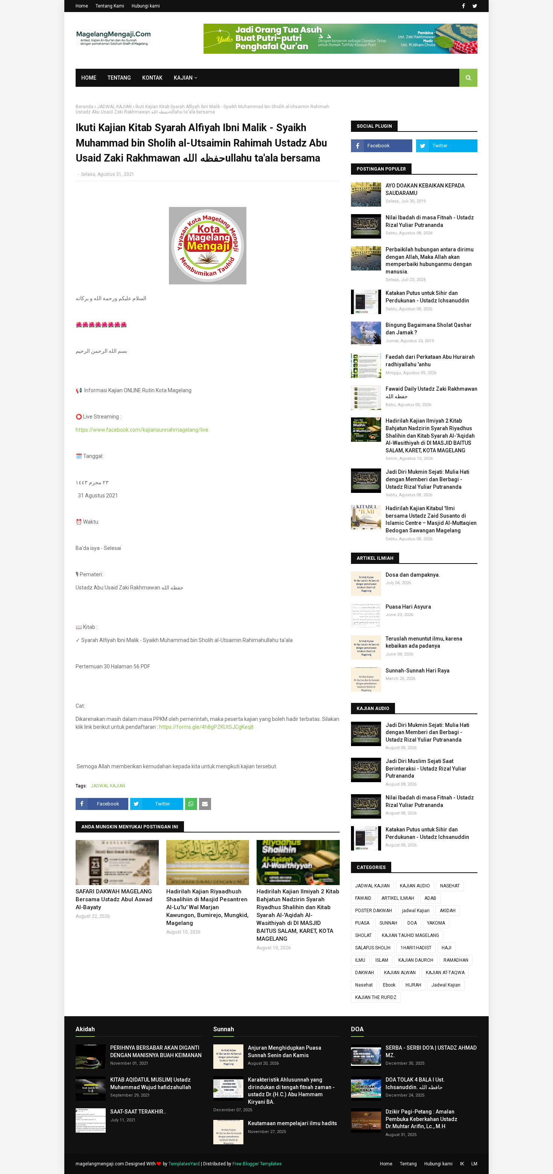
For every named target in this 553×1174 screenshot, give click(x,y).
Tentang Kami (110, 6)
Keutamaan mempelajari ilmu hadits (292, 1123)
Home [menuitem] (88, 78)
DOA (412, 923)
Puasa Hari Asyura (408, 607)
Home (82, 6)
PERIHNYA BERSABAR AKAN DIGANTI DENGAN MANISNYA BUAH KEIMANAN (156, 1051)
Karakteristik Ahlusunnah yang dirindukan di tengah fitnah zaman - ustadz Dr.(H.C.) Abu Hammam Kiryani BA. (291, 1091)
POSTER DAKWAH (373, 910)
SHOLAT (363, 935)
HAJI (446, 947)
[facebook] (463, 6)
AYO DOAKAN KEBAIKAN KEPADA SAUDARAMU (425, 189)
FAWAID (363, 898)
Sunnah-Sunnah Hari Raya (418, 671)
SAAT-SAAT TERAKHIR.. (138, 1112)
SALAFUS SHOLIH (372, 947)
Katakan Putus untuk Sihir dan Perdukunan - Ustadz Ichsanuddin (427, 297)
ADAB (430, 898)
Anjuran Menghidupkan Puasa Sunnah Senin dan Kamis (284, 1051)
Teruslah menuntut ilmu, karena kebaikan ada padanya (424, 642)
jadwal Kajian (416, 910)
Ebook (389, 985)
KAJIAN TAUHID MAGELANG (410, 935)
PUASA (362, 923)
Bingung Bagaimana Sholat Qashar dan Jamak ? (429, 328)
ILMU (360, 960)
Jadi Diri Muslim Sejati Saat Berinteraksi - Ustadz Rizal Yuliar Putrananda (426, 768)
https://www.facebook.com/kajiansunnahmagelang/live (142, 430)
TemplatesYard (184, 1163)
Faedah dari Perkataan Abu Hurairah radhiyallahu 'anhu (430, 360)
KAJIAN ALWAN (400, 972)
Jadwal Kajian (445, 985)
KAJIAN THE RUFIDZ (376, 997)
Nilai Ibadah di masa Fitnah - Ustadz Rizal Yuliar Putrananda (430, 221)
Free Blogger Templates (257, 1163)
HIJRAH (413, 985)
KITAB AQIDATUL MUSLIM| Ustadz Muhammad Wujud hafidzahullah (150, 1083)
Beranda (84, 106)
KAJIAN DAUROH (415, 960)
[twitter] (474, 6)
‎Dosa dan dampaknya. (413, 575)
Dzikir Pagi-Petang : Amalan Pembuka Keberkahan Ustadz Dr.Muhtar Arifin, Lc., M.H (421, 1119)
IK (462, 1163)
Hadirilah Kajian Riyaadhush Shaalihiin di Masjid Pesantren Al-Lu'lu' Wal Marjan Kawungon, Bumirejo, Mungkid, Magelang (207, 907)
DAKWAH (364, 972)
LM (474, 1163)
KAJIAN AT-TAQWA (445, 972)
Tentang (408, 1163)
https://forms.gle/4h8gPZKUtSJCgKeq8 (206, 727)
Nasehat (364, 985)
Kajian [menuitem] (183, 78)
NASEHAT (450, 885)
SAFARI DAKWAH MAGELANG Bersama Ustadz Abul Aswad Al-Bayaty (114, 899)
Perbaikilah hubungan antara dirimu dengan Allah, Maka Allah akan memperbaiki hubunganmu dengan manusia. (430, 260)
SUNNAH (388, 923)
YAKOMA (436, 923)
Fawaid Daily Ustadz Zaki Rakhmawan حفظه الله (431, 392)
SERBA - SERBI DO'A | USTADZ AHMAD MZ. (431, 1051)
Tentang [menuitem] (119, 78)
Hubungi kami (146, 6)
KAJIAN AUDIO (415, 885)
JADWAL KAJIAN (114, 106)
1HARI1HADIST (416, 947)
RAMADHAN (456, 960)
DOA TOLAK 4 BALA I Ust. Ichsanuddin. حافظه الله (415, 1083)
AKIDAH (448, 910)
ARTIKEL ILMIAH (397, 898)
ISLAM (381, 960)
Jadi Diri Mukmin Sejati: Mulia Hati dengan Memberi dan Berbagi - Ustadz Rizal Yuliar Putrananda (427, 479)
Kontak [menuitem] (152, 78)
